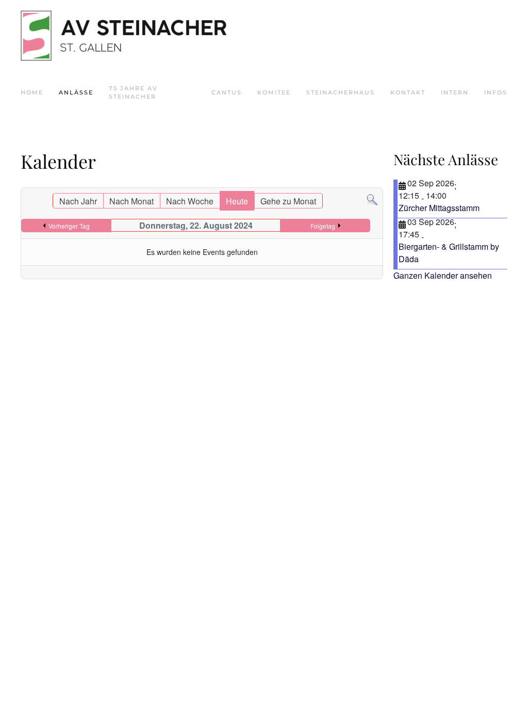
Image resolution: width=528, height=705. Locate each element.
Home (32, 92)
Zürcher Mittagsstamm (439, 208)
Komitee (274, 92)
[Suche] (372, 199)
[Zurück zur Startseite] (124, 35)
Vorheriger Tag (69, 225)
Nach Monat (131, 201)
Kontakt (407, 92)
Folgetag (322, 225)
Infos (495, 92)
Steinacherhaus (340, 92)
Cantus (226, 92)
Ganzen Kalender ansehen (442, 275)
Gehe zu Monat (288, 201)
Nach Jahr (78, 201)
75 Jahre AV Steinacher (133, 93)
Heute (237, 201)
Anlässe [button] (76, 92)
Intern (455, 92)
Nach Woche (189, 201)
